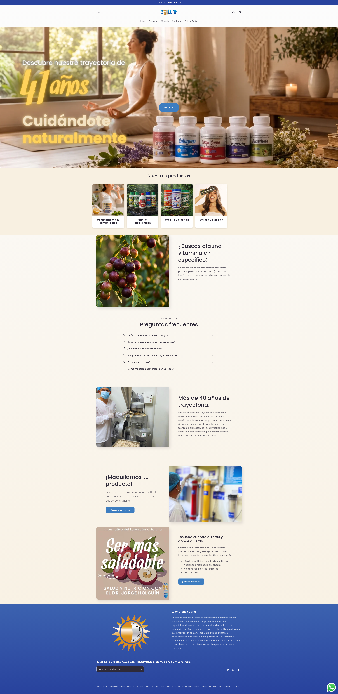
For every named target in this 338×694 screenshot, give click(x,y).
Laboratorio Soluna (111, 686)
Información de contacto (229, 686)
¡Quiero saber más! (120, 510)
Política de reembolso (170, 686)
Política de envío (209, 686)
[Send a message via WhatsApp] (331, 687)
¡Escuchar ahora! (191, 581)
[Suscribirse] (141, 669)
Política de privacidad (149, 686)
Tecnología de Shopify (128, 686)
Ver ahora (169, 107)
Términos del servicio (191, 686)
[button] (99, 12)
